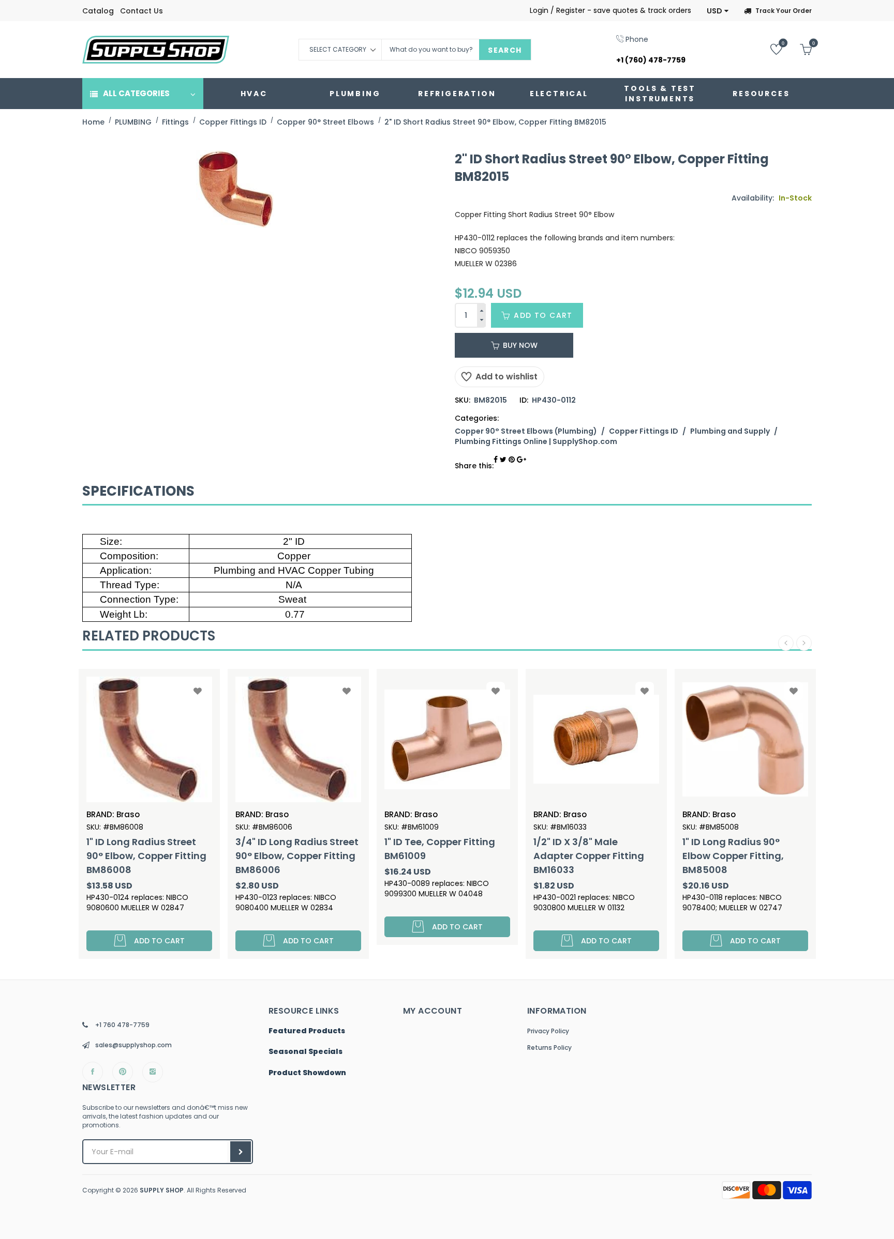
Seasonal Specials (305, 1052)
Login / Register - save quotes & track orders (610, 10)
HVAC (254, 93)
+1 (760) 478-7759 (651, 60)
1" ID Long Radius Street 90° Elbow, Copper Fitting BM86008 (146, 855)
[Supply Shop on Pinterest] (122, 1072)
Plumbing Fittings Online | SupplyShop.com (536, 441)
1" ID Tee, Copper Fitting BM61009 (439, 848)
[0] (768, 49)
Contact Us (141, 11)
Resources (761, 93)
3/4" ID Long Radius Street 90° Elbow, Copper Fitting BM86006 (297, 855)
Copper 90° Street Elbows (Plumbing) (526, 431)
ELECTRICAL (559, 93)
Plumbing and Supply (730, 431)
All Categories (136, 93)
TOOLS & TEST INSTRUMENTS (660, 93)
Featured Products (307, 1031)
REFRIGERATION (457, 93)
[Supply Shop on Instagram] (152, 1072)
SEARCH (505, 50)
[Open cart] (798, 49)
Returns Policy (549, 1047)
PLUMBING (355, 93)
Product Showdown (307, 1073)
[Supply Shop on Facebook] (92, 1072)
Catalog (98, 11)
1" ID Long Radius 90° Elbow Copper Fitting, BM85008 (733, 855)
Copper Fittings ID (643, 431)
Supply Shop (162, 1190)
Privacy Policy (548, 1031)
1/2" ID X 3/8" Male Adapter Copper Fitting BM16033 (588, 855)
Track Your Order (783, 10)
